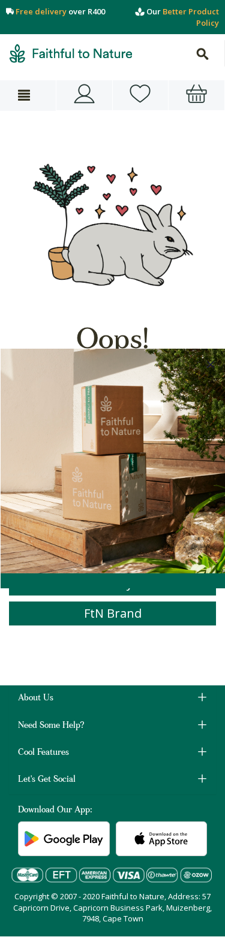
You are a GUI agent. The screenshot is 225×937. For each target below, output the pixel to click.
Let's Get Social (47, 780)
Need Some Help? (51, 726)
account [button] (84, 95)
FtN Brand (113, 613)
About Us (35, 698)
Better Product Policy (191, 17)
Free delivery (41, 11)
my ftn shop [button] (141, 95)
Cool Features (43, 753)
